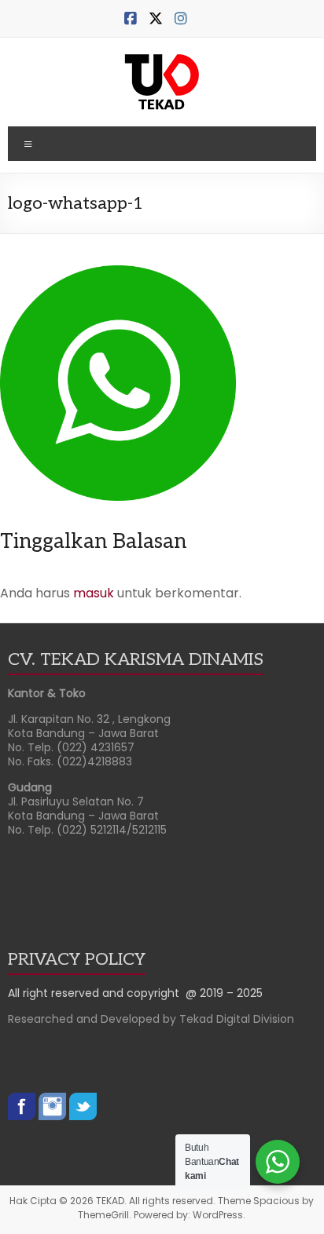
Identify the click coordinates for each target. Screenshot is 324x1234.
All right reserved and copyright (97, 993)
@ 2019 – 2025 (224, 993)
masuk (93, 593)
